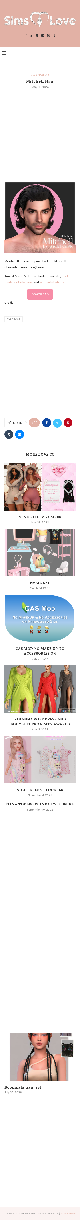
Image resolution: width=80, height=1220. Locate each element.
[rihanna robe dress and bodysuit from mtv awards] (40, 689)
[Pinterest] (37, 36)
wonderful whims (52, 282)
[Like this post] (35, 422)
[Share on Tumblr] (8, 434)
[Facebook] (26, 36)
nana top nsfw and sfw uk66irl (40, 804)
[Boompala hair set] (40, 1057)
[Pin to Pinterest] (68, 422)
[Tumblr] (54, 36)
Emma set (40, 582)
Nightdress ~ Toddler (40, 789)
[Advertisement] (40, 135)
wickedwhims (23, 282)
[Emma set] (40, 552)
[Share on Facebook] (46, 422)
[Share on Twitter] (57, 422)
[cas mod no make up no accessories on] (40, 618)
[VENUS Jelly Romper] (40, 487)
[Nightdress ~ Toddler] (40, 759)
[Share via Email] (19, 434)
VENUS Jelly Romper (40, 517)
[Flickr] (42, 36)
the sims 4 (13, 319)
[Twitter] (31, 36)
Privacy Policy (67, 1213)
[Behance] (48, 36)
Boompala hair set (22, 1087)
